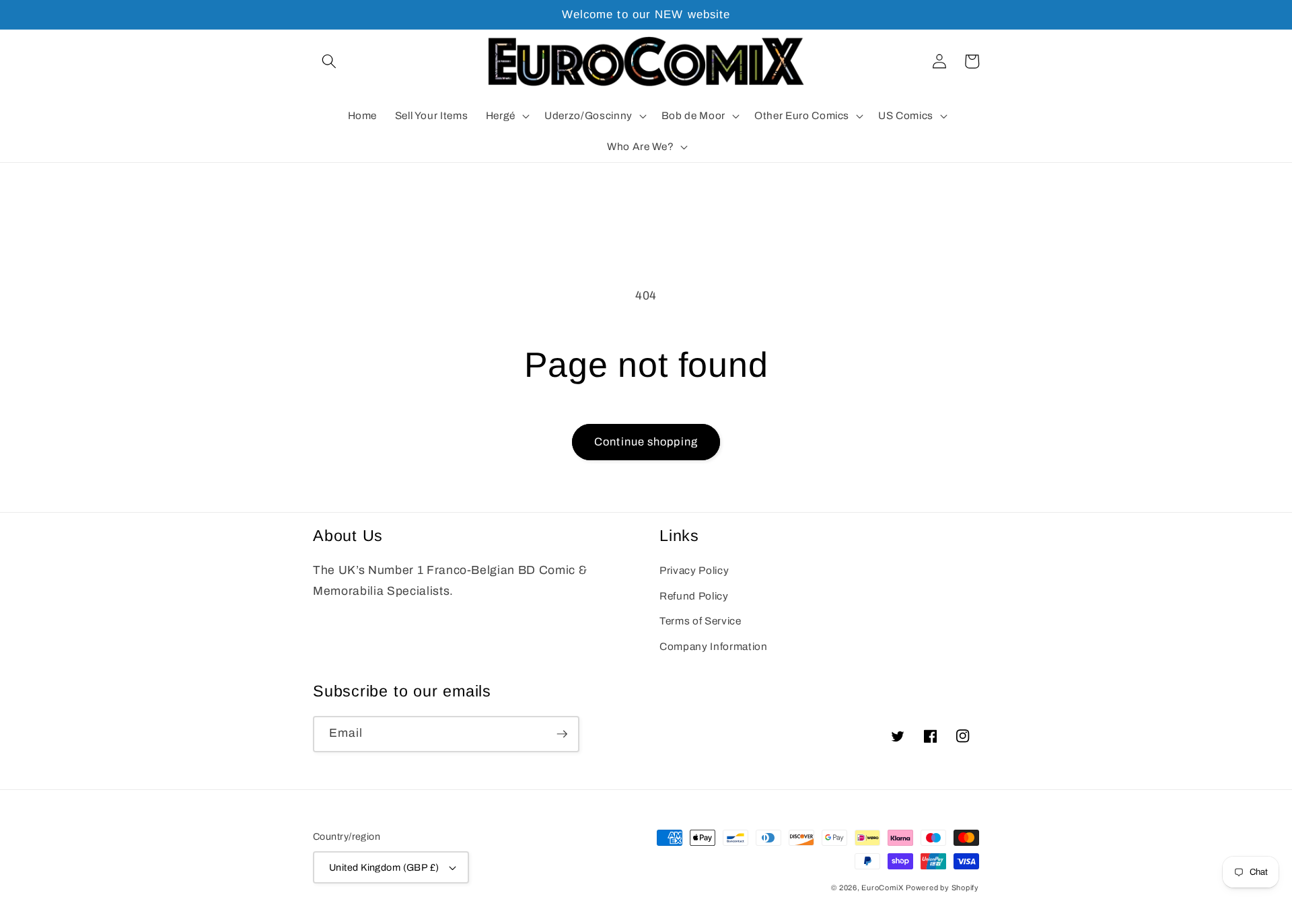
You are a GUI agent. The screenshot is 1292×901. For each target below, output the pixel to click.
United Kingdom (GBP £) (384, 867)
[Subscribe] (562, 734)
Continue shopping (646, 441)
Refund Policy (694, 596)
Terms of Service (700, 620)
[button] (329, 61)
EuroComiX (882, 888)
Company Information (713, 646)
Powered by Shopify (942, 888)
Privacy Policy (694, 570)
